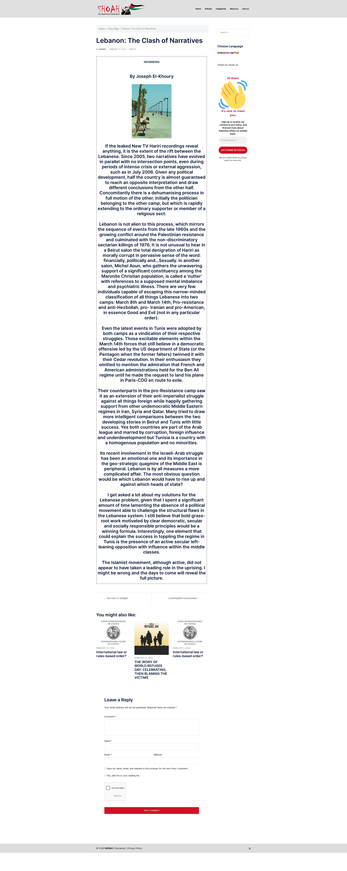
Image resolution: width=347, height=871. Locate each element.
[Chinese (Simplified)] (221, 53)
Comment (110, 716)
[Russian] (232, 53)
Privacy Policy (135, 848)
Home (102, 28)
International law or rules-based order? (111, 654)
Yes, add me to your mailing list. (123, 775)
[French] (229, 53)
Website (158, 754)
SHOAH (102, 49)
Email (108, 754)
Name (108, 741)
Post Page (113, 28)
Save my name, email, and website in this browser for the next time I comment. (147, 768)
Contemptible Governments (182, 598)
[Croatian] (224, 53)
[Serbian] (235, 53)
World (132, 49)
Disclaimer (120, 848)
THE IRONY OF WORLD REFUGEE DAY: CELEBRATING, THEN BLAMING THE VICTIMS (150, 670)
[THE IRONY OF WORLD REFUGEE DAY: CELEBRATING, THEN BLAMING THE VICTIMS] (151, 637)
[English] (226, 53)
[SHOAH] (120, 8)
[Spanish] (237, 53)
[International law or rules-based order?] (113, 632)
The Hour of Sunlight (117, 598)
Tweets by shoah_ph (227, 64)
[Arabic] (218, 53)
